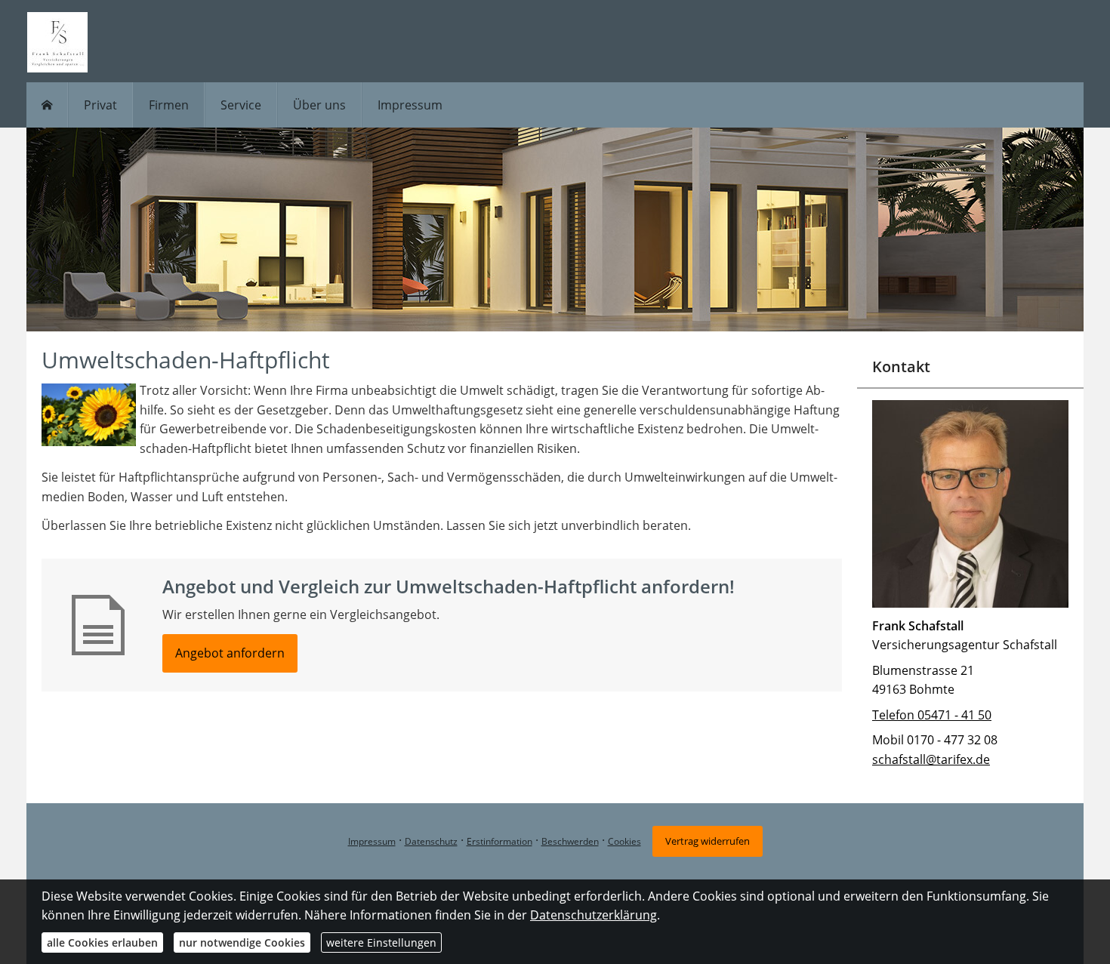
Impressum (372, 841)
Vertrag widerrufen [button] (707, 841)
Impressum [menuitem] (410, 105)
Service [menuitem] (240, 105)
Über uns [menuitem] (319, 105)
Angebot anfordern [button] (230, 653)
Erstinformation (499, 841)
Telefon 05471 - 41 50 (931, 715)
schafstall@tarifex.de (931, 759)
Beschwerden (570, 841)
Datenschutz (431, 841)
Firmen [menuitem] (169, 105)
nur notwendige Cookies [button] (242, 942)
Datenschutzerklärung (593, 915)
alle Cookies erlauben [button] (102, 942)
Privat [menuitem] (100, 105)
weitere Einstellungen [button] (381, 942)
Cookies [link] (624, 841)
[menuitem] (47, 105)
